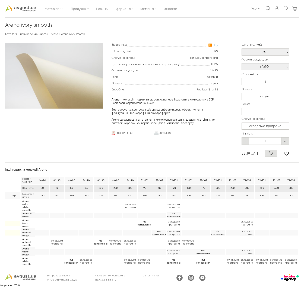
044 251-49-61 (151, 275)
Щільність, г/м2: (252, 45)
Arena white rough (25, 252)
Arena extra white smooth (26, 205)
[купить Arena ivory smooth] (271, 153)
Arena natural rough (26, 232)
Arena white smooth (26, 261)
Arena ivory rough (25, 223)
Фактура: (248, 89)
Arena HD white (27, 215)
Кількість (247, 133)
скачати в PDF (125, 133)
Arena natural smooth (26, 242)
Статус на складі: (253, 119)
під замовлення (173, 215)
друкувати (166, 133)
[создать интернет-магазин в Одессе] (290, 280)
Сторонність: (250, 74)
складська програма (130, 205)
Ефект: (246, 104)
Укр (253, 8)
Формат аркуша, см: (255, 59)
